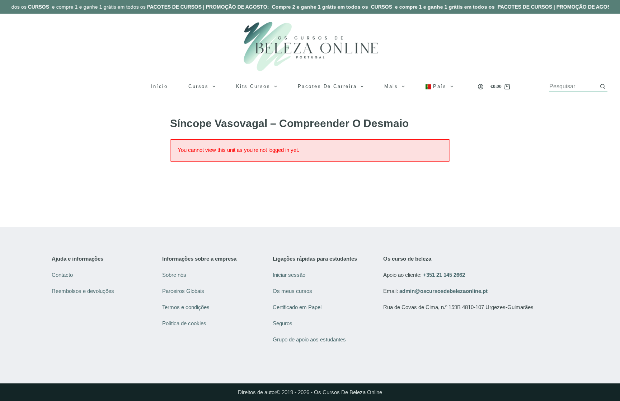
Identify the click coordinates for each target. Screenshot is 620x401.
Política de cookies (185, 323)
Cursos (198, 86)
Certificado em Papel (297, 307)
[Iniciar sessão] (480, 86)
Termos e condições (186, 307)
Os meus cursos (292, 291)
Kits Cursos (253, 86)
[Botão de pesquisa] (602, 86)
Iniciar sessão (289, 275)
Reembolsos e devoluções (83, 291)
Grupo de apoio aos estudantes (309, 339)
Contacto (62, 275)
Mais (391, 86)
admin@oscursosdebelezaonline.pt (443, 291)
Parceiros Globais (184, 291)
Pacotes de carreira (327, 86)
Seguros (282, 323)
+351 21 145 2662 (444, 275)
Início (159, 86)
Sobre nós (174, 275)
